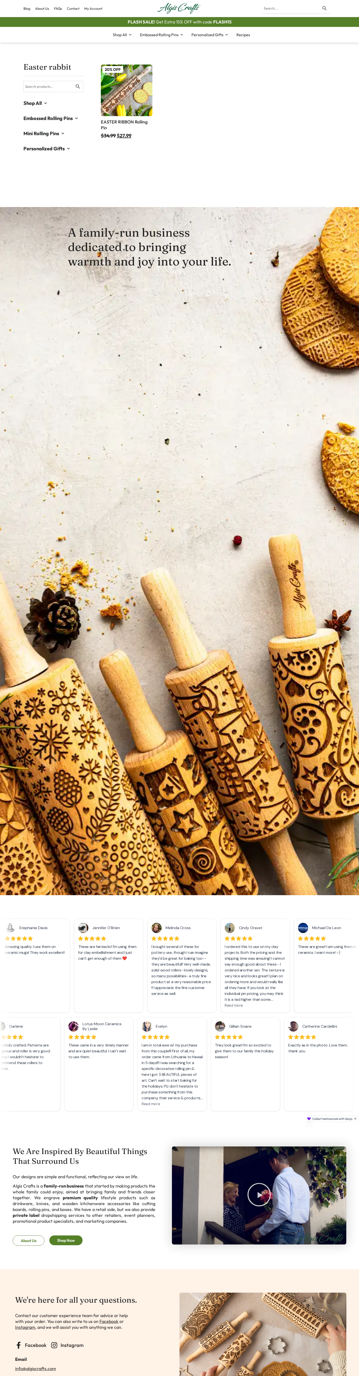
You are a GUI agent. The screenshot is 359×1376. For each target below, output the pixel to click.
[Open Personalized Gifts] (227, 35)
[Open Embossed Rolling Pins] (182, 35)
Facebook (108, 1321)
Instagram (25, 1327)
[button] (259, 1195)
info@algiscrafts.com (35, 1368)
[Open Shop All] (130, 35)
